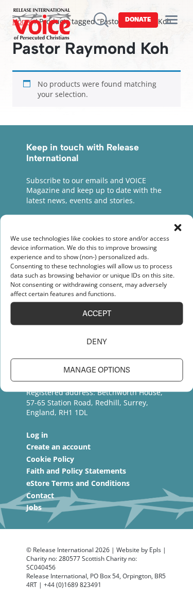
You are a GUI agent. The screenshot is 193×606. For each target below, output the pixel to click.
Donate (138, 19)
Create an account (58, 447)
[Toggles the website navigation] (171, 19)
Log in (37, 435)
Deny (96, 341)
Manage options (96, 370)
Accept (96, 313)
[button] (177, 227)
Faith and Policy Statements (76, 471)
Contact (40, 495)
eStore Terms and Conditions (78, 483)
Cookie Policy (50, 459)
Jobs (34, 507)
